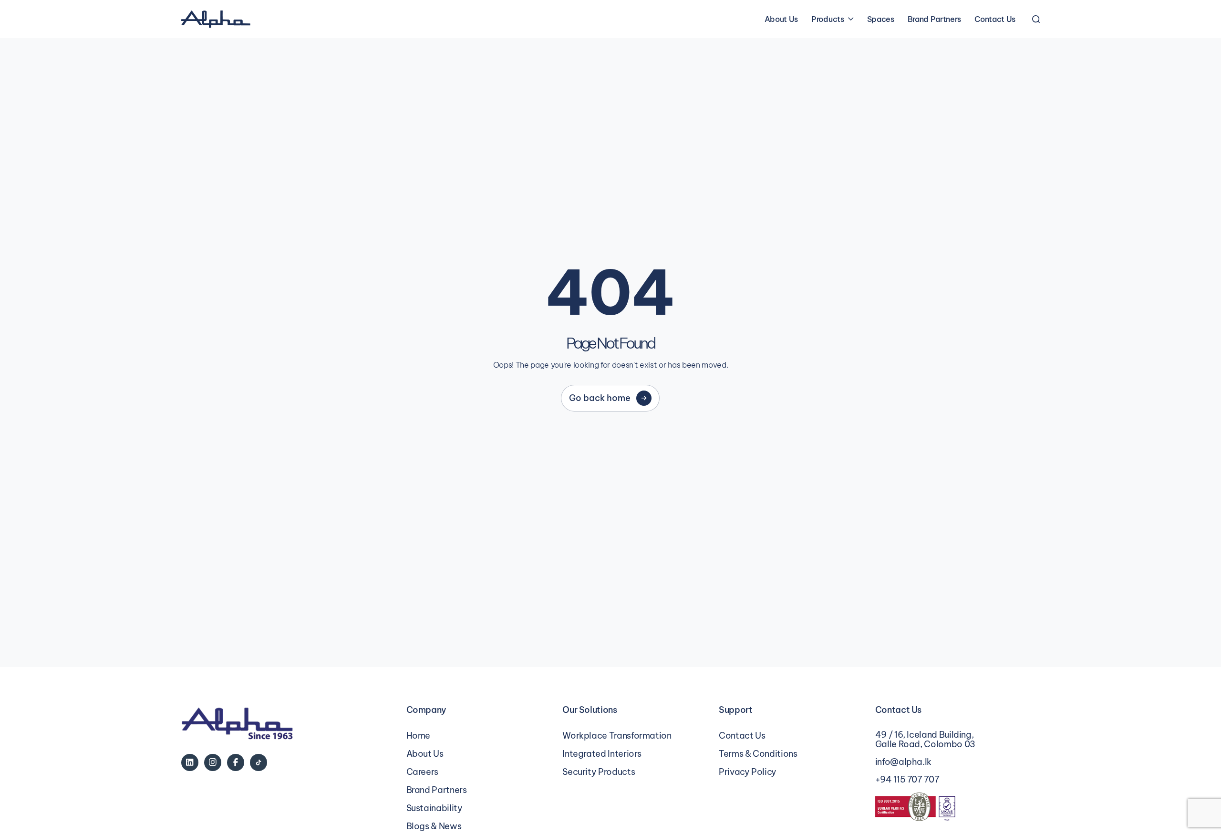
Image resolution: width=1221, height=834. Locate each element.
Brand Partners (935, 19)
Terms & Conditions (758, 753)
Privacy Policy (747, 771)
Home (418, 735)
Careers (422, 771)
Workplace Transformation (616, 735)
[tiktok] (258, 762)
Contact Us (994, 19)
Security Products (598, 771)
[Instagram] (212, 762)
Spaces (880, 19)
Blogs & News (434, 826)
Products (827, 19)
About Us (781, 19)
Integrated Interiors (602, 753)
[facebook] (235, 762)
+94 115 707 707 (907, 779)
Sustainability (434, 808)
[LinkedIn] (189, 762)
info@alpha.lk (903, 762)
